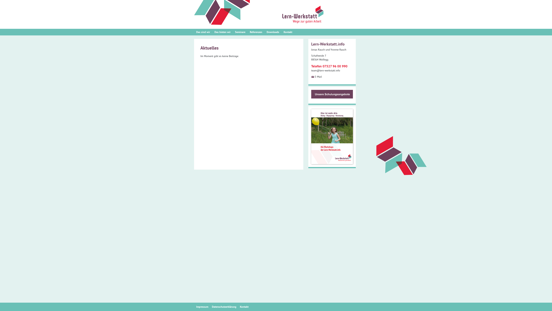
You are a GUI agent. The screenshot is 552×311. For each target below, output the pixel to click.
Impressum (202, 306)
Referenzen (256, 32)
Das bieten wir (222, 32)
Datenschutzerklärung (224, 306)
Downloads (273, 32)
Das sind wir (203, 32)
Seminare (240, 32)
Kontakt (288, 32)
